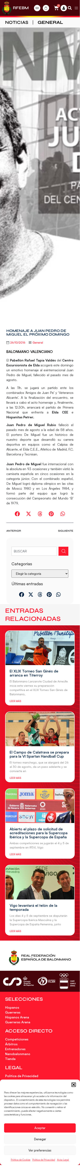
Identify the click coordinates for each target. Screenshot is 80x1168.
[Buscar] (63, 551)
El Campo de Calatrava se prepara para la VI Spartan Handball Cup (39, 754)
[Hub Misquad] (64, 8)
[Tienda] (46, 8)
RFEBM (21, 7)
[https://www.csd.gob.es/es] (18, 981)
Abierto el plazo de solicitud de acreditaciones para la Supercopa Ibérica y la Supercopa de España (39, 833)
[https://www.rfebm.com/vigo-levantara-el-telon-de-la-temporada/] (40, 882)
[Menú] (76, 8)
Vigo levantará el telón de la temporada (33, 907)
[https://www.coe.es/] (67, 981)
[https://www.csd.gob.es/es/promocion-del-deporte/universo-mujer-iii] (46, 981)
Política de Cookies (20, 1159)
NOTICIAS (16, 22)
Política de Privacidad (43, 1159)
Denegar (40, 1139)
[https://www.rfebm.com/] (7, 7)
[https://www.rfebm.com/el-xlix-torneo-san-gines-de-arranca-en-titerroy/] (40, 648)
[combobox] (34, 551)
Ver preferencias (39, 1150)
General (50, 22)
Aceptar (39, 1128)
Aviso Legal (63, 1159)
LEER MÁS (15, 701)
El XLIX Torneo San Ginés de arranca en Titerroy (34, 673)
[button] (74, 1085)
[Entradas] (37, 8)
